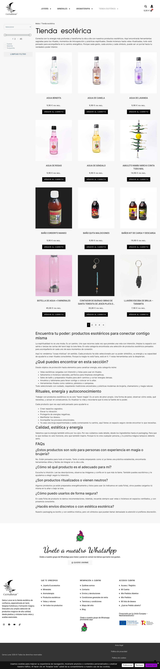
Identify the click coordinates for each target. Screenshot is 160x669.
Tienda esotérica (107, 9)
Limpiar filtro (18, 54)
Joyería (44, 9)
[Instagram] (4, 624)
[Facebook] (9, 624)
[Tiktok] (20, 624)
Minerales (62, 9)
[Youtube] (14, 624)
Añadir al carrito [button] (53, 112)
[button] (146, 6)
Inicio (37, 24)
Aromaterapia (83, 9)
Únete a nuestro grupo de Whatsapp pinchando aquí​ (95, 619)
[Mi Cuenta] (152, 6)
